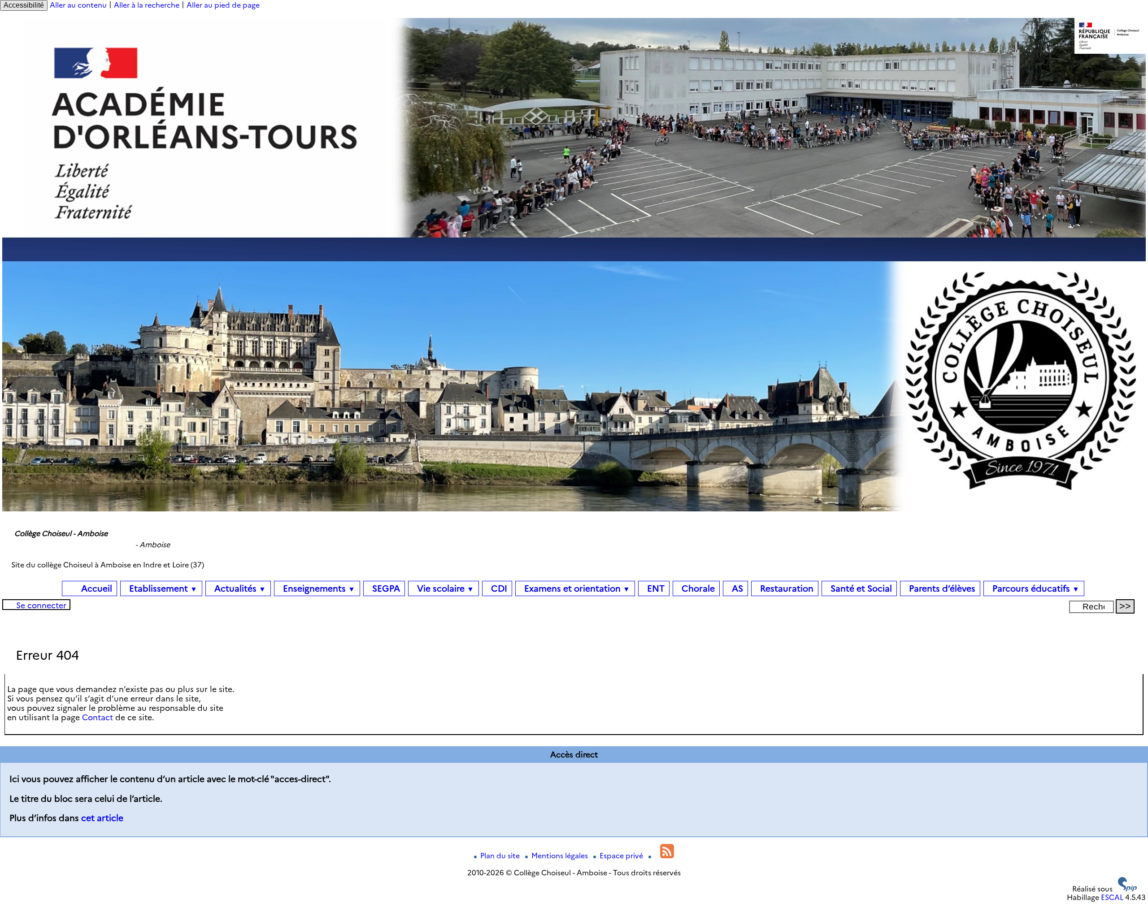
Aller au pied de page (223, 5)
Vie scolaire (444, 588)
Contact (97, 717)
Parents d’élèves (941, 588)
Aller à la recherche (146, 5)
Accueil (95, 588)
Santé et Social (860, 588)
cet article (102, 818)
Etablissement (162, 588)
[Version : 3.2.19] (1127, 889)
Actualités (239, 588)
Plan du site (501, 856)
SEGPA (385, 588)
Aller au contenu (78, 5)
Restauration (785, 588)
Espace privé (622, 856)
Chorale (697, 588)
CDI (498, 588)
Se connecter (41, 605)
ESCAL (1112, 897)
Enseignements (318, 588)
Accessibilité (24, 5)
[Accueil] (574, 509)
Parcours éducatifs (1034, 588)
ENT (655, 588)
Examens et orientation (576, 588)
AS (736, 588)
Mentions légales (560, 856)
